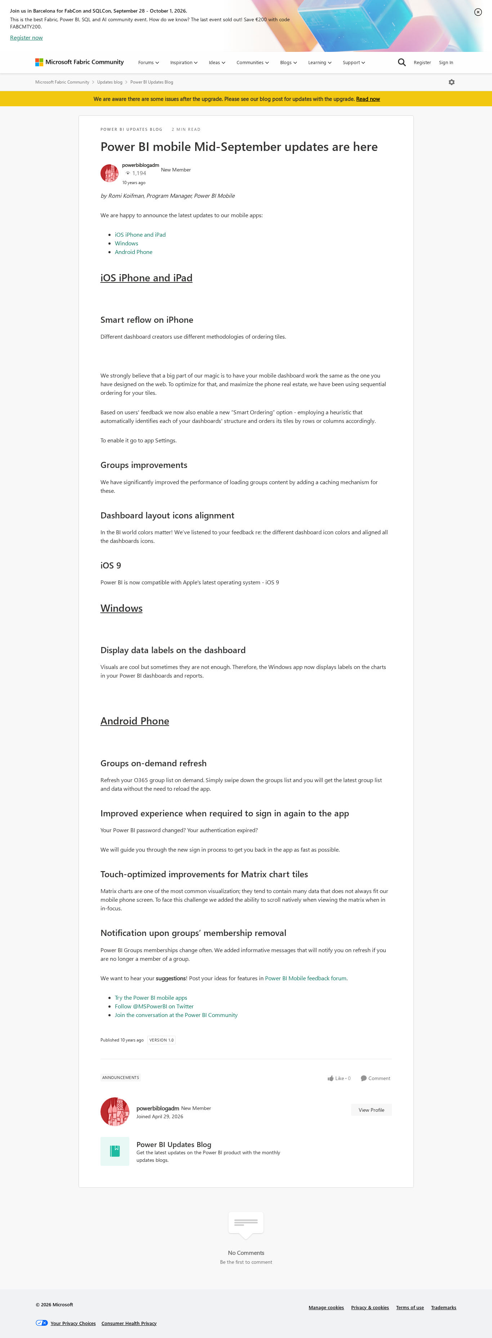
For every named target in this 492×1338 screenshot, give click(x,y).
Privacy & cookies (370, 1307)
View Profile (371, 1109)
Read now (368, 98)
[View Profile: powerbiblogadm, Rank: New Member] (109, 173)
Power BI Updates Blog (151, 82)
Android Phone (133, 251)
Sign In (446, 62)
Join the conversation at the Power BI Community (176, 1014)
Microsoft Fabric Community (62, 82)
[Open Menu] (452, 82)
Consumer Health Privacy (129, 1323)
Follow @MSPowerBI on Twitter (154, 1006)
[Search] (402, 62)
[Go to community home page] (79, 62)
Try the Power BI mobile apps (151, 997)
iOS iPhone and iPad (140, 234)
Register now (26, 37)
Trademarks (443, 1307)
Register (422, 62)
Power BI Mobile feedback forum (305, 978)
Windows (126, 243)
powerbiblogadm (140, 164)
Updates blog (109, 82)
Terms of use (410, 1307)
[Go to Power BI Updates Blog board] (114, 1151)
